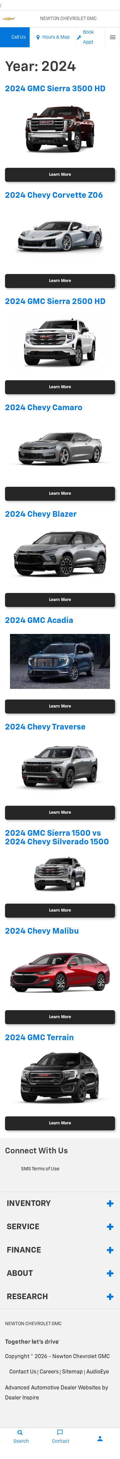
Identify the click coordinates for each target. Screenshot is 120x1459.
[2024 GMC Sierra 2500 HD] (60, 342)
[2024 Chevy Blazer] (60, 554)
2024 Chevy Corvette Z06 (54, 195)
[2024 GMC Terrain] (60, 1078)
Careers (49, 1372)
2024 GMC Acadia (39, 621)
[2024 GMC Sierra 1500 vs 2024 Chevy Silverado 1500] (60, 874)
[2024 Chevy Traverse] (60, 767)
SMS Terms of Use (40, 1169)
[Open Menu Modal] (112, 37)
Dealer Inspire (22, 1398)
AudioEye (97, 1372)
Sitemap (72, 1372)
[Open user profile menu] (100, 1439)
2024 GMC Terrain (39, 1038)
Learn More (60, 174)
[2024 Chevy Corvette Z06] (60, 235)
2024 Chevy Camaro (43, 408)
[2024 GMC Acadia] (60, 661)
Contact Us (22, 1372)
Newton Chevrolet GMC (81, 1356)
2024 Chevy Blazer (41, 514)
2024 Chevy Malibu (42, 931)
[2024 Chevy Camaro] (60, 448)
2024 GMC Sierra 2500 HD (55, 302)
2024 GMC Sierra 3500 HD (55, 89)
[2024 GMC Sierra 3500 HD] (60, 129)
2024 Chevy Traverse (45, 727)
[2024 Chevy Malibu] (60, 972)
